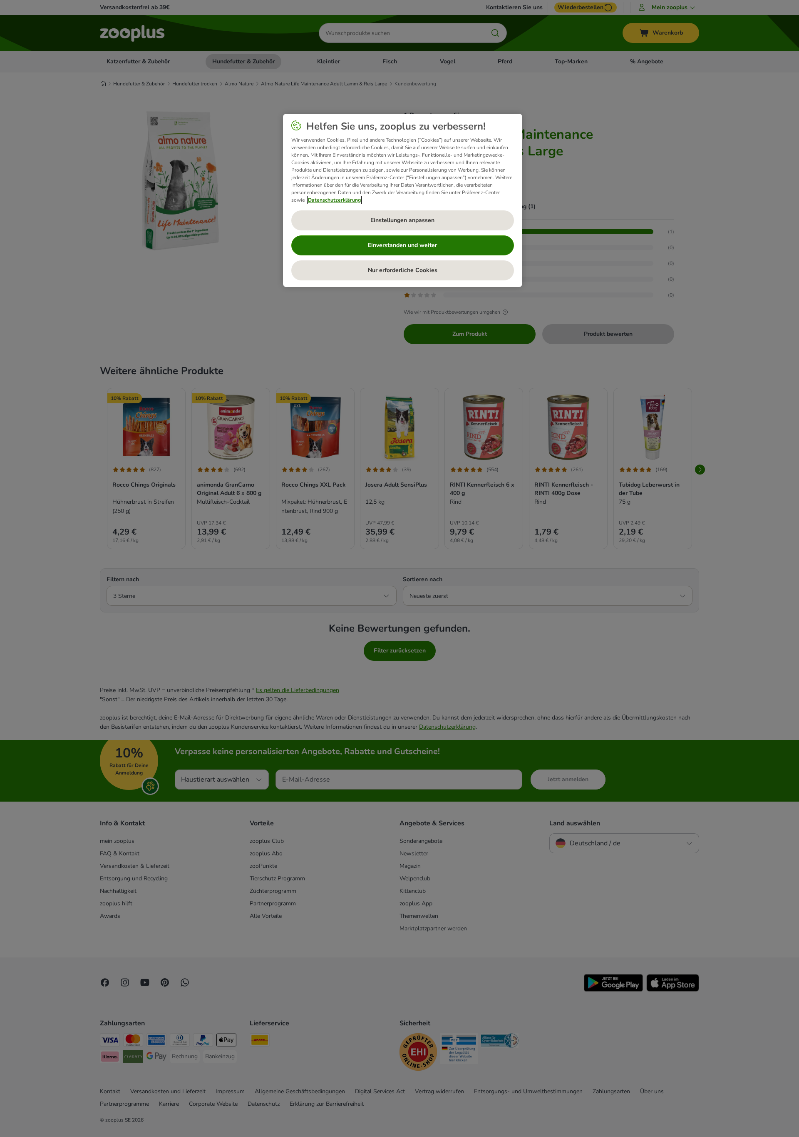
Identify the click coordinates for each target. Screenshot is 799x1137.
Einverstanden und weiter (402, 245)
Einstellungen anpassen (402, 220)
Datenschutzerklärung (334, 200)
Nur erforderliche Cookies (402, 270)
